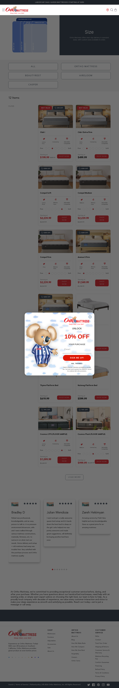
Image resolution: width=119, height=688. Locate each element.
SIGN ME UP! (77, 358)
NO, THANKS (77, 363)
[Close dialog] (90, 316)
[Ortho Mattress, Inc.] (17, 10)
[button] (3, 10)
